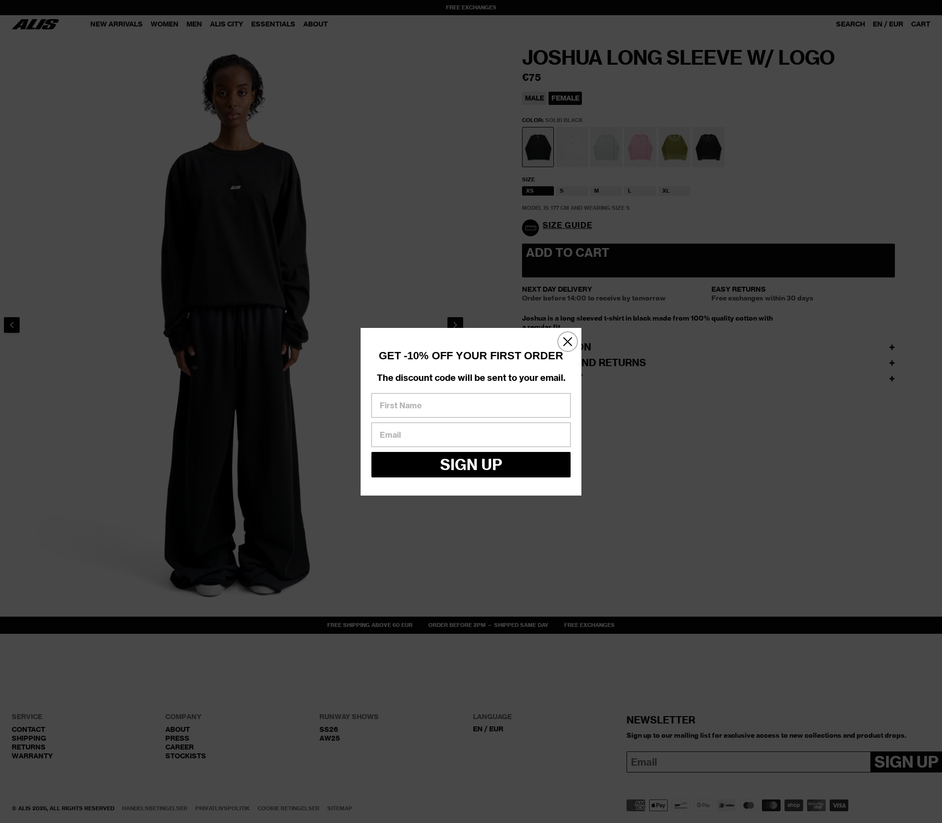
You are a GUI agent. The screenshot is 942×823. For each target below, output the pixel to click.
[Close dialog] (567, 341)
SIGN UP (471, 464)
